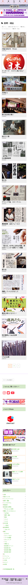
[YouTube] (12, 393)
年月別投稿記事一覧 (9, 569)
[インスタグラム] (4, 393)
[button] (12, 380)
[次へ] (18, 366)
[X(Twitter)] (8, 393)
